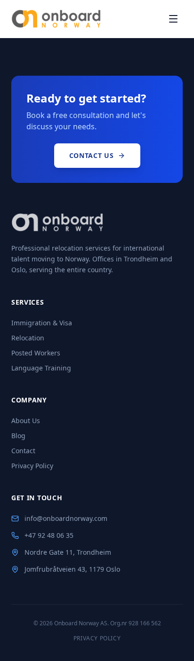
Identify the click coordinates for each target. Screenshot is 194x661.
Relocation (27, 337)
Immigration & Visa (41, 322)
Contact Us (91, 155)
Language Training (41, 367)
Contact (23, 450)
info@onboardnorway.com (65, 518)
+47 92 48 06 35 (48, 535)
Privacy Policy (32, 465)
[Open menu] (173, 18)
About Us (25, 420)
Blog (18, 435)
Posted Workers (35, 352)
